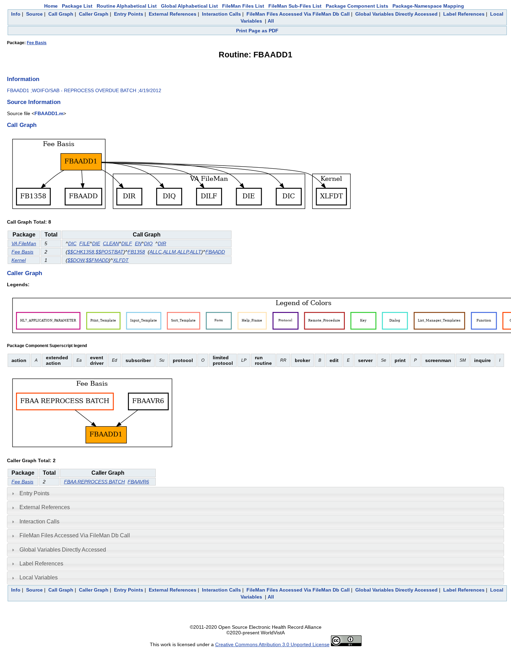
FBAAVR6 (138, 481)
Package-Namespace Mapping (428, 6)
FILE (84, 243)
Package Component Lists (357, 6)
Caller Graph (93, 14)
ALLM (169, 252)
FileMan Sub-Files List (295, 6)
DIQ (148, 243)
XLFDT (121, 260)
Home (51, 6)
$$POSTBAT (109, 252)
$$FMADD (97, 260)
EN (138, 243)
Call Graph (60, 14)
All (271, 21)
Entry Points (128, 14)
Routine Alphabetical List (127, 6)
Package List (77, 6)
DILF (126, 243)
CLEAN (111, 243)
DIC (72, 243)
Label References (464, 14)
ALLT (195, 252)
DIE (96, 243)
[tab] (255, 493)
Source (34, 14)
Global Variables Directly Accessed (396, 14)
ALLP (182, 252)
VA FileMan (23, 243)
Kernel (18, 260)
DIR (162, 243)
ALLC (155, 252)
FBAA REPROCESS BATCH (94, 481)
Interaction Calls (221, 14)
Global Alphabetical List (189, 6)
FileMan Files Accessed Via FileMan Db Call (298, 14)
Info (16, 14)
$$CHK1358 (80, 252)
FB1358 (136, 252)
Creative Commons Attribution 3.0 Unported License (272, 644)
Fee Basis (37, 43)
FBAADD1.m (48, 113)
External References (172, 14)
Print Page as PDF (257, 30)
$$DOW (75, 260)
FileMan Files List (243, 6)
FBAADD (215, 252)
